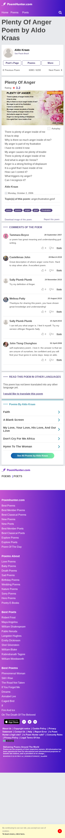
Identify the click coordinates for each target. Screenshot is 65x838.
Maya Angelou (10, 622)
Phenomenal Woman (13, 673)
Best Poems (8, 505)
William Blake (9, 649)
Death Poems (9, 570)
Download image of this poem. (18, 219)
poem (8, 210)
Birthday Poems (10, 580)
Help (30, 732)
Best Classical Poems (14, 514)
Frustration (46, 210)
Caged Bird (8, 701)
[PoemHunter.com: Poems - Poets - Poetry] (17, 4)
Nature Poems (10, 589)
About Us (6, 728)
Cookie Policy (39, 728)
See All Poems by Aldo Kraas (32, 455)
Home (5, 12)
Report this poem (51, 219)
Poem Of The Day (12, 546)
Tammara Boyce (19, 235)
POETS (18, 476)
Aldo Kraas (22, 50)
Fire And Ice (8, 710)
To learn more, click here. (13, 834)
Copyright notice (22, 728)
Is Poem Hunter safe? (33, 735)
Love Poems (9, 561)
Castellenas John (19, 257)
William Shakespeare (14, 626)
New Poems (8, 519)
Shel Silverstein (10, 645)
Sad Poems (8, 575)
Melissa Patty (17, 298)
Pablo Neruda (9, 631)
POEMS (6, 476)
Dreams (6, 691)
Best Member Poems (13, 510)
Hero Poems (9, 598)
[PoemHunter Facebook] (24, 722)
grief (36, 210)
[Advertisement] (32, 805)
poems (18, 210)
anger (27, 210)
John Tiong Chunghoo (23, 343)
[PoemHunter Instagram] (35, 722)
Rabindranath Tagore (13, 654)
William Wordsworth (13, 658)
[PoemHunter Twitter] (30, 722)
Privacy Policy (11, 738)
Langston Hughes (11, 636)
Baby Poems (9, 566)
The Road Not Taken (13, 682)
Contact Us (20, 732)
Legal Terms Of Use (30, 738)
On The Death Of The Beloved (18, 714)
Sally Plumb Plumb (20, 279)
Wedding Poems (11, 584)
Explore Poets (9, 542)
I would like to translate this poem (23, 393)
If (2, 705)
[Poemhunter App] (12, 721)
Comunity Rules (54, 735)
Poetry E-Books (10, 603)
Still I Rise (7, 678)
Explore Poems (10, 537)
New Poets (8, 524)
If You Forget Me (11, 687)
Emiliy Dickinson (11, 640)
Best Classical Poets (13, 533)
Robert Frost (8, 617)
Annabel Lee (9, 696)
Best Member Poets (13, 528)
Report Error (41, 732)
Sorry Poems (9, 593)
